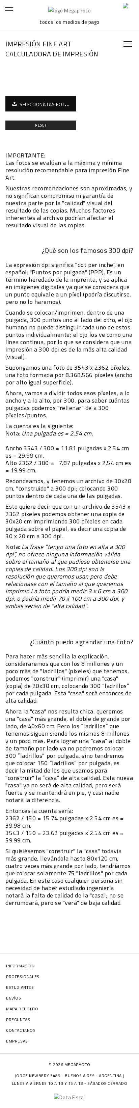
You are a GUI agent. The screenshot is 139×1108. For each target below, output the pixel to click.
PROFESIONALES (22, 976)
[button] (19, 23)
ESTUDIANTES (20, 987)
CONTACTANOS (21, 1030)
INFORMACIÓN (20, 966)
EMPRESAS (17, 1041)
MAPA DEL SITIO (22, 1009)
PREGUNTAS (18, 1019)
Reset (41, 125)
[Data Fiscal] (69, 1097)
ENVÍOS (13, 998)
